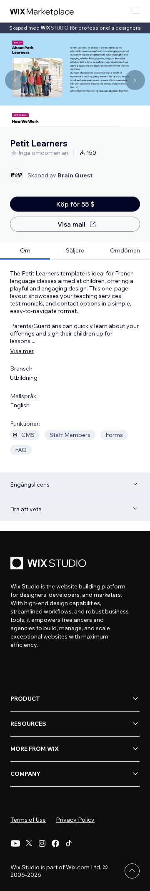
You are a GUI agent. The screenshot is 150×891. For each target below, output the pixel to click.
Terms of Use (28, 819)
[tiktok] (69, 843)
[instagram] (42, 843)
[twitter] (29, 843)
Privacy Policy (75, 819)
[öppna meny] (136, 11)
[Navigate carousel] (15, 80)
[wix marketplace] (42, 11)
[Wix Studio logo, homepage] (49, 564)
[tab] (25, 251)
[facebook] (55, 843)
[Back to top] (132, 870)
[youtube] (15, 843)
